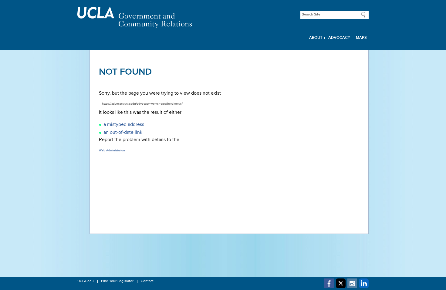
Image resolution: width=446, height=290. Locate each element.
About (316, 38)
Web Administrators (112, 150)
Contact (147, 281)
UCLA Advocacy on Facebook (329, 283)
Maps (361, 38)
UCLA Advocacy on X (341, 283)
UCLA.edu (85, 281)
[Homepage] (223, 17)
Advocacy (339, 38)
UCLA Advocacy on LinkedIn (364, 283)
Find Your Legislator (117, 281)
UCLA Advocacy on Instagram (352, 283)
